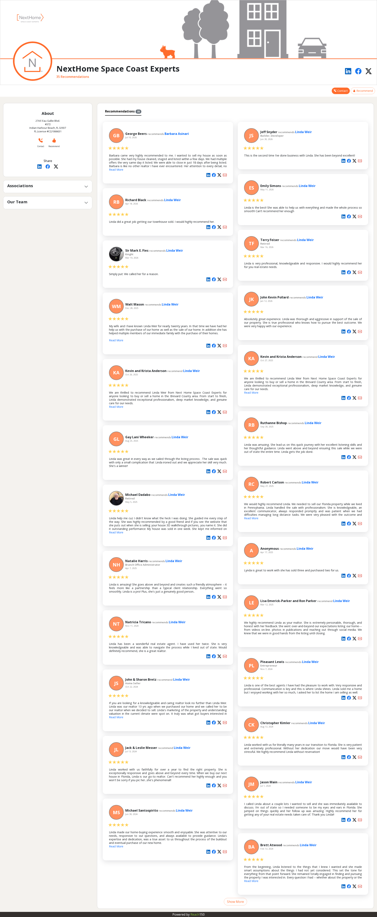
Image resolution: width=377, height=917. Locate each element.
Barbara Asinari (177, 134)
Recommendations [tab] (122, 111)
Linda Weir (303, 132)
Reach (197, 914)
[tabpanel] (235, 511)
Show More (235, 902)
